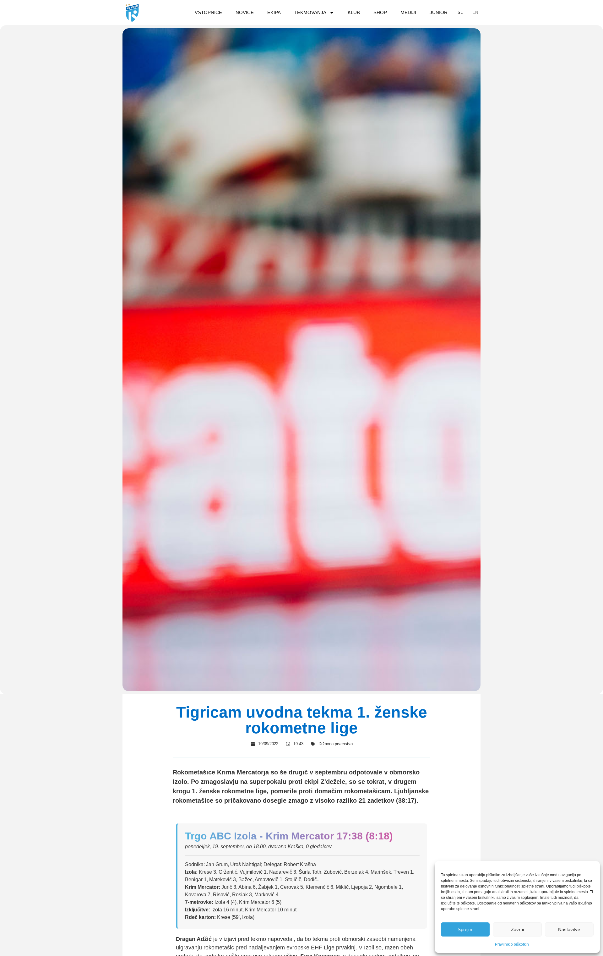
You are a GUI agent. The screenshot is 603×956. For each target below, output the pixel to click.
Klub (354, 12)
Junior (439, 12)
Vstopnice (208, 12)
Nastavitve (569, 929)
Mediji (408, 12)
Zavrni (517, 929)
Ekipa (274, 12)
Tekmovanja (310, 12)
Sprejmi (465, 929)
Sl (460, 12)
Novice (245, 12)
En (475, 12)
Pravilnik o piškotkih (512, 944)
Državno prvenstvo (335, 743)
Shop (380, 12)
